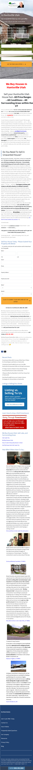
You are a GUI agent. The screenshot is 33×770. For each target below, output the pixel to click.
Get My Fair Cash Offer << (15, 64)
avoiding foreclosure (20, 131)
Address (3, 43)
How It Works (5, 727)
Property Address (5, 272)
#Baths (3, 291)
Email (2, 56)
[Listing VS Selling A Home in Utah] (14, 397)
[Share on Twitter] (5, 351)
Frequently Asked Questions (9, 731)
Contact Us (4, 723)
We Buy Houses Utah (7, 440)
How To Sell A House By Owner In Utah (12, 443)
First (2, 257)
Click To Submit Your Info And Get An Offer (15, 301)
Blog (2, 746)
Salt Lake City (5, 438)
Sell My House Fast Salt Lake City (10, 445)
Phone (2, 49)
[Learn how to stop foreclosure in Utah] (14, 422)
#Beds (2, 285)
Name (2, 251)
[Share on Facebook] (2, 351)
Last (18, 257)
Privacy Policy (5, 742)
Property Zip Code (5, 278)
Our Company (5, 734)
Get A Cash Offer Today (7, 719)
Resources (4, 738)
